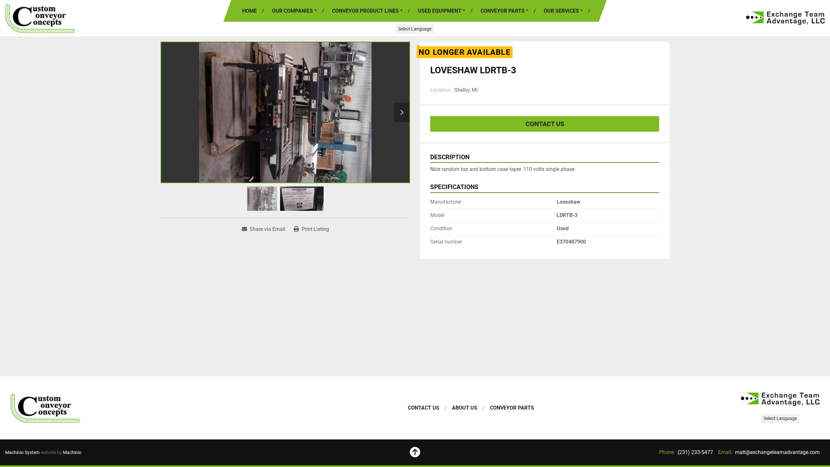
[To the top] (415, 452)
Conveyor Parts (502, 11)
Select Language (415, 28)
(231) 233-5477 (694, 452)
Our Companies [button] (292, 11)
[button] (367, 11)
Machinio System (22, 452)
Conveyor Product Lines (365, 11)
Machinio (72, 452)
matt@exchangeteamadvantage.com (777, 452)
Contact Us (545, 124)
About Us (464, 408)
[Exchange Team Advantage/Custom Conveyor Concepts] (45, 408)
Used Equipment (439, 11)
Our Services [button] (561, 11)
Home (249, 11)
